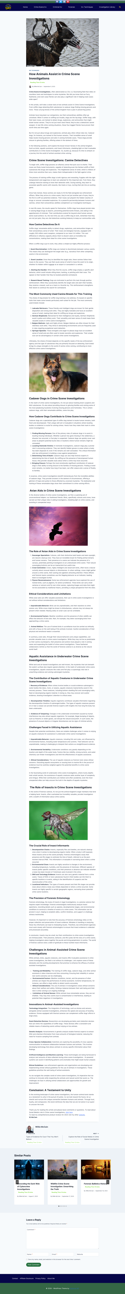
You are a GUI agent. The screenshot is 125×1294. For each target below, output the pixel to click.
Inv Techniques (87, 7)
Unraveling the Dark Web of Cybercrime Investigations (28, 1186)
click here (69, 1112)
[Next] (107, 1182)
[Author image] (30, 86)
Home (25, 7)
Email (54, 1254)
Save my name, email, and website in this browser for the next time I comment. (54, 1259)
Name (30, 1254)
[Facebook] (57, 1)
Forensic (71, 7)
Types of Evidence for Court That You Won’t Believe (42, 1136)
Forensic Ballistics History (95, 1184)
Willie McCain (38, 86)
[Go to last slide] (17, 1182)
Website (80, 1254)
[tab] (58, 1206)
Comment (31, 1230)
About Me (51, 1278)
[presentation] (29, 1169)
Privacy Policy (40, 1278)
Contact (15, 1278)
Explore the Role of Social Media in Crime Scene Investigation (84, 1136)
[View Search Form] (120, 7)
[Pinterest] (67, 1)
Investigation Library (107, 7)
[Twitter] (60, 1)
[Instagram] (64, 1)
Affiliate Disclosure (27, 1278)
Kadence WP (74, 1288)
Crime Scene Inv (40, 7)
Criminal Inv (57, 7)
